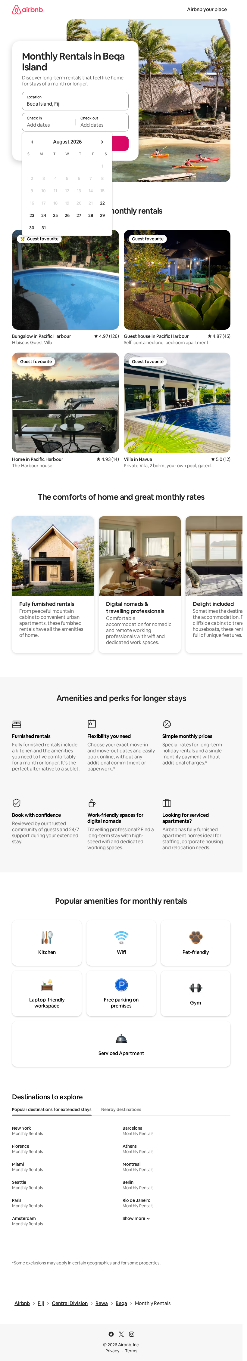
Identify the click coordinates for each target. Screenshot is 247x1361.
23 (32, 215)
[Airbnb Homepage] (27, 9)
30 (31, 227)
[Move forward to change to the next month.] (102, 142)
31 (44, 227)
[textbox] (48, 124)
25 (55, 215)
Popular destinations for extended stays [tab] (52, 1109)
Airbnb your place (207, 9)
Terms (131, 1350)
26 (67, 215)
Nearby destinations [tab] (121, 1109)
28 (90, 215)
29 (102, 215)
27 (79, 215)
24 (43, 215)
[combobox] (75, 103)
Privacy (112, 1350)
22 (102, 203)
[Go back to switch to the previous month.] (32, 142)
